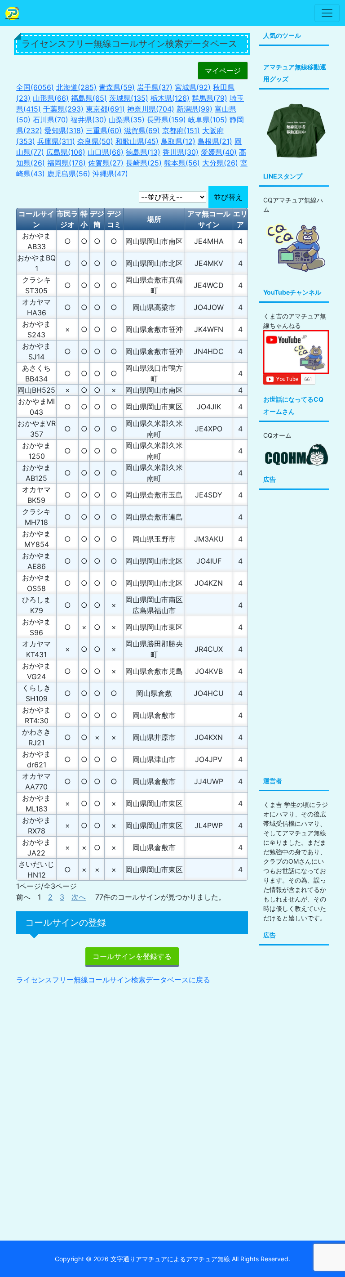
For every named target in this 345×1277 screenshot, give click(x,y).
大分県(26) (220, 162)
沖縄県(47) (110, 173)
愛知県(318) (64, 130)
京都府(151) (181, 130)
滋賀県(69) (142, 130)
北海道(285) (76, 87)
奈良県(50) (95, 141)
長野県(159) (166, 119)
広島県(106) (65, 152)
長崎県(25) (144, 162)
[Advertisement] (132, 1055)
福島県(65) (89, 98)
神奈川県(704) (150, 108)
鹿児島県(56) (68, 173)
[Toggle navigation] (327, 13)
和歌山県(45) (137, 141)
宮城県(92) (193, 87)
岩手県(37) (154, 87)
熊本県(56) (182, 162)
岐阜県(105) (207, 119)
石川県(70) (50, 119)
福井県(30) (88, 119)
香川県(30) (181, 152)
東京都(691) (105, 108)
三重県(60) (104, 130)
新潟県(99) (194, 108)
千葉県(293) (63, 108)
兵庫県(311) (56, 141)
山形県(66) (51, 98)
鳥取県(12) (178, 141)
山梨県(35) (127, 119)
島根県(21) (215, 141)
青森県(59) (117, 87)
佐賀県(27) (106, 162)
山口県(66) (106, 152)
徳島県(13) (143, 152)
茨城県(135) (128, 98)
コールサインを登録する (132, 956)
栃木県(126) (170, 98)
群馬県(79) (209, 98)
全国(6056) (35, 87)
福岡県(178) (66, 162)
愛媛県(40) (219, 152)
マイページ (223, 70)
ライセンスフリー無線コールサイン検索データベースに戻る (113, 979)
